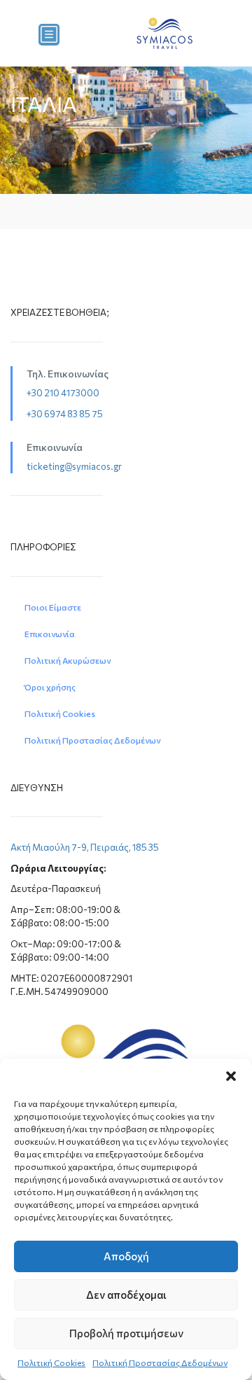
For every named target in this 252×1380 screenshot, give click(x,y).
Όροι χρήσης (50, 687)
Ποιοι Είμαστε (52, 607)
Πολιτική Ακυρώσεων (67, 660)
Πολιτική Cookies (51, 1362)
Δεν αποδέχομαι (126, 1294)
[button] (231, 1076)
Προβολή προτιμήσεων (126, 1333)
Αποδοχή (126, 1256)
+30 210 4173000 (63, 392)
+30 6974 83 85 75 (65, 413)
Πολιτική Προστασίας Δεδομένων (159, 1362)
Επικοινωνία (49, 634)
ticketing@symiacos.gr (74, 466)
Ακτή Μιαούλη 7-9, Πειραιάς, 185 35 (84, 847)
